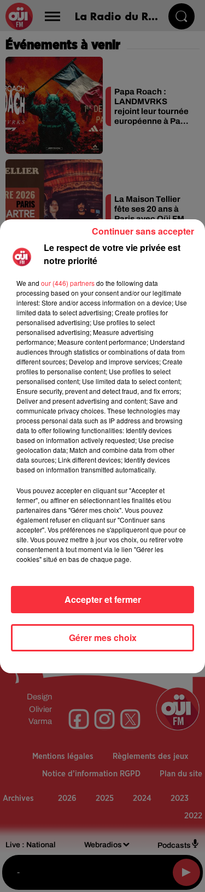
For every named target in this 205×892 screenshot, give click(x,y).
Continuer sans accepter (143, 231)
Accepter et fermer (103, 599)
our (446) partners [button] (68, 283)
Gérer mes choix (103, 637)
